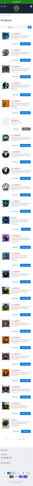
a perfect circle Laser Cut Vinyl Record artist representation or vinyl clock (20, 221)
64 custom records (16, 122)
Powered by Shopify (16, 483)
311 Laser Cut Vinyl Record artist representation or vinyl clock (20, 36)
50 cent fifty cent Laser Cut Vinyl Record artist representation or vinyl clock (20, 87)
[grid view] (26, 27)
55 (19, 439)
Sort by (10, 27)
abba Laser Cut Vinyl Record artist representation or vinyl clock (20, 274)
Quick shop (15, 43)
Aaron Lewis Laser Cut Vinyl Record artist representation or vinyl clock (20, 257)
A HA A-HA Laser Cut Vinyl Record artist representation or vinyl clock (21, 138)
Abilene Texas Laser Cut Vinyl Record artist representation (19, 406)
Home (2, 15)
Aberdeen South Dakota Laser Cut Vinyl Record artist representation (21, 390)
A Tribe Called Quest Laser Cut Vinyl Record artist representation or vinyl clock (20, 239)
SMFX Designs (14, 39)
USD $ (15, 469)
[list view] (30, 27)
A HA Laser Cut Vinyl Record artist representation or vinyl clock (20, 204)
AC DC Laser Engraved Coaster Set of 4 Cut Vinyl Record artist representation (21, 423)
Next (23, 439)
